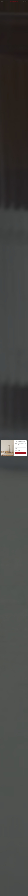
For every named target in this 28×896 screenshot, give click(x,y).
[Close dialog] (26, 440)
